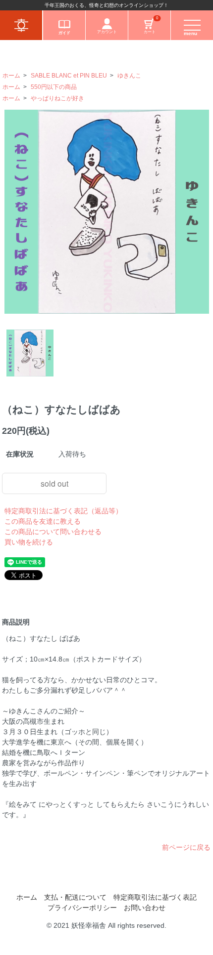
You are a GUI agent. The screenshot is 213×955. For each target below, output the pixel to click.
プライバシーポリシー (82, 908)
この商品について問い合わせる (53, 532)
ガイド (64, 33)
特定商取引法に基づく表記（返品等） (63, 511)
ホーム (11, 75)
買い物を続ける (28, 542)
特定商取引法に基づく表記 (155, 897)
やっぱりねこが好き (57, 98)
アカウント (107, 32)
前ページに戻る (186, 847)
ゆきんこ (129, 75)
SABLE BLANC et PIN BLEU (69, 75)
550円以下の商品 (54, 86)
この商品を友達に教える (42, 521)
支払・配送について (75, 897)
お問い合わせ (144, 908)
